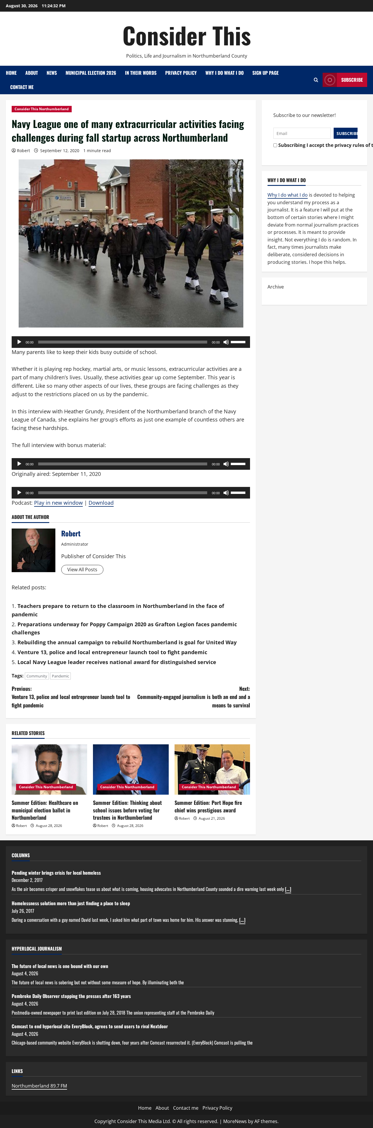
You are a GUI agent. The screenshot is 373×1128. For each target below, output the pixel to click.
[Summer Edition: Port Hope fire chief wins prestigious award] (212, 769)
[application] (131, 342)
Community (37, 676)
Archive (276, 287)
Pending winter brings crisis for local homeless (56, 872)
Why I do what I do (224, 72)
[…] (288, 888)
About (31, 72)
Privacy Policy (181, 72)
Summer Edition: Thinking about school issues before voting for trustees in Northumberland (127, 810)
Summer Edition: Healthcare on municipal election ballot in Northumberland (45, 810)
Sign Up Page (265, 72)
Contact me (22, 86)
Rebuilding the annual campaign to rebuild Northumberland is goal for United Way (127, 642)
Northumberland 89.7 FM (39, 1086)
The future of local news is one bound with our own (60, 965)
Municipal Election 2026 (91, 72)
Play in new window (58, 502)
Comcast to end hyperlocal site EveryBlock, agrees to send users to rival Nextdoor (90, 1026)
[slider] (239, 341)
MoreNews (235, 1121)
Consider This (186, 35)
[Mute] (226, 342)
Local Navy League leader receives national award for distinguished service (116, 662)
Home (11, 72)
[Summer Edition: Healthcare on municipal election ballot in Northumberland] (49, 769)
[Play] (19, 342)
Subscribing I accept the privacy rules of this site (316, 145)
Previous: (71, 697)
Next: (193, 697)
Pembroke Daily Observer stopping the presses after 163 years (71, 995)
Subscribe (352, 79)
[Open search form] (316, 80)
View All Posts (82, 569)
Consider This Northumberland (42, 108)
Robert (23, 150)
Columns (21, 855)
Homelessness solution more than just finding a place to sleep (71, 903)
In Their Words (140, 72)
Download (101, 502)
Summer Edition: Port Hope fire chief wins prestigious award (208, 806)
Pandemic (60, 676)
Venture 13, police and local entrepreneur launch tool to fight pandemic (112, 652)
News (52, 72)
